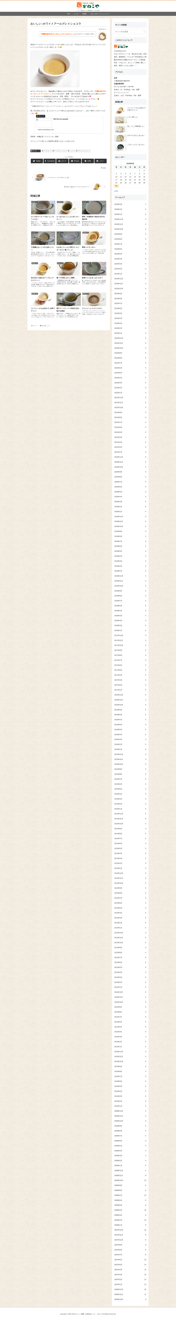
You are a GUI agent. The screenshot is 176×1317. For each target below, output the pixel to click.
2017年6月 (130, 665)
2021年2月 (130, 447)
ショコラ (72, 151)
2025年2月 (130, 209)
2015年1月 (130, 809)
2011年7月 (130, 1017)
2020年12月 (130, 457)
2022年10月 (130, 348)
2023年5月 (130, 313)
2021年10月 (130, 407)
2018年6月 (130, 606)
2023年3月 (130, 323)
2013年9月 (130, 888)
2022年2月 (130, 388)
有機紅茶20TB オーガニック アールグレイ (56, 34)
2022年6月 (130, 368)
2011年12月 (130, 992)
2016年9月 (130, 710)
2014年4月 (130, 853)
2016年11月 (130, 700)
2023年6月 (130, 308)
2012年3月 (130, 977)
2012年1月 (130, 987)
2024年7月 (130, 244)
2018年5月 (130, 611)
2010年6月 (130, 1081)
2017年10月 (130, 645)
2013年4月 (130, 913)
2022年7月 (130, 363)
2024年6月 (130, 249)
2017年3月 (130, 680)
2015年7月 (130, 779)
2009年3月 (130, 1155)
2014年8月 (130, 834)
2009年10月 (130, 1121)
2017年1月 (130, 690)
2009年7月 (130, 1136)
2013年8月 (130, 893)
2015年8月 (130, 774)
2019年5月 (130, 551)
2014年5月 (130, 848)
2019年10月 (130, 526)
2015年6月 (130, 784)
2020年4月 (130, 497)
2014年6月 (130, 843)
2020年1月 (130, 511)
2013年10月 (130, 883)
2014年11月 (130, 819)
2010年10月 (130, 1061)
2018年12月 (130, 576)
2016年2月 (130, 744)
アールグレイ (47, 151)
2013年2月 (130, 923)
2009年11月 (130, 1116)
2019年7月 (130, 541)
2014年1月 (130, 868)
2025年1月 (130, 214)
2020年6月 (130, 487)
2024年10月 (130, 229)
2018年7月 (130, 601)
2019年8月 (130, 536)
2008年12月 (130, 1170)
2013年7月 (130, 898)
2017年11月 (130, 640)
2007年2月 (130, 1279)
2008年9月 (130, 1185)
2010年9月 (130, 1066)
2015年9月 (130, 769)
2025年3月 (130, 204)
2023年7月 (130, 303)
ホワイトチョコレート (84, 151)
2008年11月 (130, 1175)
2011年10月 (130, 1002)
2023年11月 (130, 283)
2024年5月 (130, 254)
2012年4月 (130, 972)
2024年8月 (130, 239)
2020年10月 (130, 467)
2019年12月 (130, 516)
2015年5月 (130, 789)
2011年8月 (130, 1012)
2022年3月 (130, 383)
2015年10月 (130, 764)
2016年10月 (130, 705)
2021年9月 (130, 412)
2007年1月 (130, 1284)
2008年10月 (130, 1180)
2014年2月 (130, 863)
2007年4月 (130, 1269)
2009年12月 (130, 1111)
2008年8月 (130, 1190)
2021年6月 (130, 427)
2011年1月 (130, 1047)
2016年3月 (130, 739)
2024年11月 (130, 224)
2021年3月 (130, 442)
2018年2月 (130, 625)
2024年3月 (130, 264)
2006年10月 (130, 1299)
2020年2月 (130, 506)
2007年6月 (130, 1260)
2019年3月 (130, 561)
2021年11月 (130, 402)
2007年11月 (130, 1235)
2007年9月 (130, 1245)
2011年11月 (130, 997)
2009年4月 (130, 1151)
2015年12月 (130, 754)
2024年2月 (130, 269)
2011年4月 (130, 1032)
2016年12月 (130, 695)
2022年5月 (130, 373)
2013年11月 (130, 878)
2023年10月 (130, 288)
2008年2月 (130, 1220)
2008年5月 (130, 1205)
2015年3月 (130, 799)
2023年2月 (130, 328)
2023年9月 (130, 293)
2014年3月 (130, 858)
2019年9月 (130, 531)
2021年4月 (130, 437)
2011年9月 (130, 1007)
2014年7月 (130, 838)
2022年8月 (130, 358)
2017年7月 (130, 660)
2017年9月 (130, 650)
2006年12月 (130, 1289)
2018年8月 (130, 596)
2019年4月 (130, 556)
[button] (144, 31)
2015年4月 (130, 794)
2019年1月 (130, 571)
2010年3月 (130, 1096)
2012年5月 (130, 967)
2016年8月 (130, 715)
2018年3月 (130, 620)
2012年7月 (130, 957)
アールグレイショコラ (60, 151)
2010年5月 (130, 1086)
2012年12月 (130, 933)
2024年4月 (130, 259)
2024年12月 (130, 219)
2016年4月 (130, 734)
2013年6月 (130, 903)
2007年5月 (130, 1265)
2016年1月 (130, 749)
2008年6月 (130, 1200)
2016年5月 (130, 729)
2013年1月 (130, 928)
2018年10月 (130, 586)
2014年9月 (130, 829)
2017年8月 (130, 655)
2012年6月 (130, 962)
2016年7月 (130, 719)
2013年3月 (130, 918)
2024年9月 (130, 234)
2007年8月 (130, 1250)
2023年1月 (130, 333)
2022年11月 (130, 343)
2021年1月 (130, 452)
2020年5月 (130, 492)
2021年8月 (130, 417)
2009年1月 (130, 1165)
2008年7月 (130, 1195)
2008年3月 (130, 1215)
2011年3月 (130, 1037)
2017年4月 (130, 675)
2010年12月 (130, 1052)
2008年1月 (130, 1225)
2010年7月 (130, 1076)
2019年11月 (130, 521)
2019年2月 (130, 566)
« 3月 (116, 191)
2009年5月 (130, 1146)
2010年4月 (130, 1091)
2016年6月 (130, 724)
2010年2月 (130, 1101)
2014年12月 (130, 814)
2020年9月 (130, 472)
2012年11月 (130, 937)
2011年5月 (130, 1027)
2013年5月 (130, 908)
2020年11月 (130, 462)
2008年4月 (130, 1210)
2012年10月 (130, 942)
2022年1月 (130, 393)
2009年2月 (130, 1160)
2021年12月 (130, 397)
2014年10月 (130, 824)
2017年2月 (130, 685)
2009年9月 (130, 1126)
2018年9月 (130, 591)
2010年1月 (130, 1106)
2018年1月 (130, 630)
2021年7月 (130, 422)
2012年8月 (130, 952)
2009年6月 (130, 1141)
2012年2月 (130, 982)
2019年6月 (130, 546)
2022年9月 (130, 353)
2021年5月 (130, 432)
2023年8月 (130, 298)
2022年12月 (130, 338)
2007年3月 (130, 1274)
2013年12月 (130, 873)
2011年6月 (130, 1022)
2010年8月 (130, 1071)
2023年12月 (130, 279)
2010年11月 (130, 1056)
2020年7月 (130, 482)
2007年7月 (130, 1255)
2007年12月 (130, 1230)
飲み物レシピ (36, 151)
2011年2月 (130, 1042)
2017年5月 (130, 670)
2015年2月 (130, 804)
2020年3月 (130, 501)
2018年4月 (130, 616)
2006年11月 (130, 1294)
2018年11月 (130, 581)
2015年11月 (130, 759)
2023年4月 (130, 318)
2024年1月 (130, 274)
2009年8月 (130, 1131)
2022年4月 (130, 378)
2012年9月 (130, 947)
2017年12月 (130, 635)
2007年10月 (130, 1240)
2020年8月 (130, 477)
